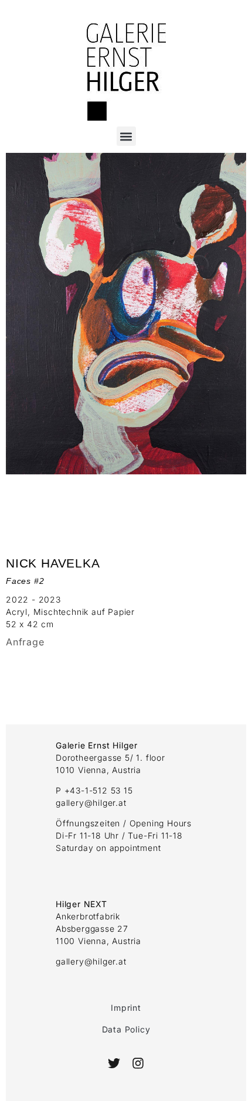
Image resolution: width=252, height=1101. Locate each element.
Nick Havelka (53, 563)
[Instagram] (137, 1063)
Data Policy (126, 1029)
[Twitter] (113, 1063)
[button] (126, 136)
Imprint (126, 1008)
